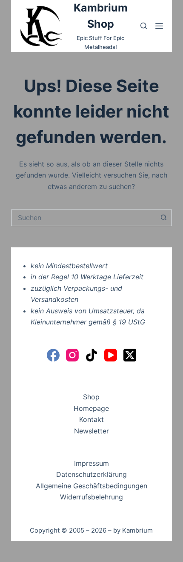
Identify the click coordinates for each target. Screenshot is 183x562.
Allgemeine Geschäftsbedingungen (91, 486)
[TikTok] (91, 355)
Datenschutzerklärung (91, 474)
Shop (91, 397)
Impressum (91, 463)
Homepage (91, 408)
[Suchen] (143, 26)
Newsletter (91, 431)
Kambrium (137, 530)
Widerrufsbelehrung (91, 497)
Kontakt (91, 419)
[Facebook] (53, 355)
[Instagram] (72, 355)
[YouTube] (110, 355)
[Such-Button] (163, 217)
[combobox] (83, 217)
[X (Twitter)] (129, 355)
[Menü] (159, 26)
